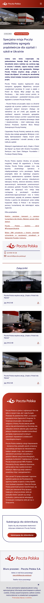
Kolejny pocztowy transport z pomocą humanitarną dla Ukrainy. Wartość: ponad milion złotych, (22, 219)
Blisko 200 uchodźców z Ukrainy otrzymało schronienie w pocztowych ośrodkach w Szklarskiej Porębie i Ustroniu (22, 235)
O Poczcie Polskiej (21, 34)
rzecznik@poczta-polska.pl (16, 256)
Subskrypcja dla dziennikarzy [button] (22, 535)
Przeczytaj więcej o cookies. (22, 598)
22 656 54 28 (12, 253)
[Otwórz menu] (40, 4)
